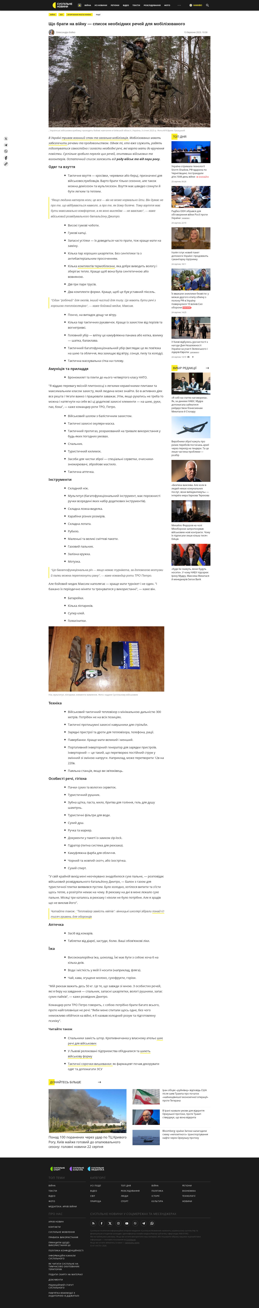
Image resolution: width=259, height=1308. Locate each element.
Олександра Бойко (65, 32)
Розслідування (152, 5)
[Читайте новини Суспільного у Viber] (135, 1223)
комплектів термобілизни (96, 266)
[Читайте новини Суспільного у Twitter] (110, 1223)
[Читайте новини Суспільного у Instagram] (118, 1223)
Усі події (95, 1185)
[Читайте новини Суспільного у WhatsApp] (152, 1223)
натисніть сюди (132, 1242)
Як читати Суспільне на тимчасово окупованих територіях (64, 1266)
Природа (95, 1201)
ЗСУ (61, 15)
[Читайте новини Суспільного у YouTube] (127, 1223)
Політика (157, 1190)
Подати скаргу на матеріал (66, 1274)
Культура (157, 1201)
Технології (188, 1195)
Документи (56, 1279)
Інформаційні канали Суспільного (62, 1257)
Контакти (55, 1226)
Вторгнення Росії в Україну (79, 15)
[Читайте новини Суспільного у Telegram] (144, 1223)
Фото (167, 5)
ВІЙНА (52, 15)
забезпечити (58, 143)
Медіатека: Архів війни (63, 1206)
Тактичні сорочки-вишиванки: (90, 1064)
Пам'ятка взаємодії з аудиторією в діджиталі (64, 1294)
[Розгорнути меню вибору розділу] (79, 5)
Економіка (189, 1190)
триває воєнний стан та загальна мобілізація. (95, 138)
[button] (6, 138)
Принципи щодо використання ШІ (60, 1244)
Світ (92, 1195)
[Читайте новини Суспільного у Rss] (93, 1223)
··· (179, 5)
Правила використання (63, 1237)
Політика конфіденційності (66, 1250)
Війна (88, 5)
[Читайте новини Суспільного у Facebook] (102, 1223)
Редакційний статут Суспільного (61, 1286)
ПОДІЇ (98, 15)
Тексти (136, 5)
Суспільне (130, 1239)
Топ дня (126, 1185)
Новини (187, 1201)
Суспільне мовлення (62, 1232)
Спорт (124, 1201)
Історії (155, 1195)
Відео (126, 5)
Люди (124, 1195)
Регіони (115, 5)
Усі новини (101, 5)
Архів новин (56, 1221)
